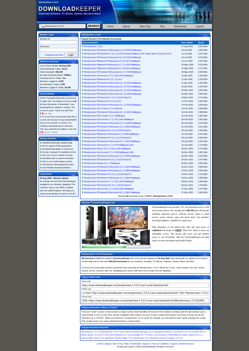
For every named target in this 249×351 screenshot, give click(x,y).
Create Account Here (54, 55)
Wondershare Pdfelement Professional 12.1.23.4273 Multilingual (112, 61)
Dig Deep (109, 338)
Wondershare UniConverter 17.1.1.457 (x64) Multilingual (109, 181)
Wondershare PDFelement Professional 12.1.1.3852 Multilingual (112, 192)
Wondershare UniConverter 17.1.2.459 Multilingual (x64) (109, 152)
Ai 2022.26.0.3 (198, 332)
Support (200, 26)
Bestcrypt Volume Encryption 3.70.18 (166, 338)
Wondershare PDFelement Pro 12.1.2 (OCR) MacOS (107, 174)
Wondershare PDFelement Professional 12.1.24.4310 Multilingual (112, 57)
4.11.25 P (99, 335)
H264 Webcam (174, 335)
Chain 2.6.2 (99, 338)
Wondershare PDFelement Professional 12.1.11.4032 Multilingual (112, 112)
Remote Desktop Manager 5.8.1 (139, 332)
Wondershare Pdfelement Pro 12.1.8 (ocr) (102, 101)
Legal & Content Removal (181, 344)
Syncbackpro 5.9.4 (141, 338)
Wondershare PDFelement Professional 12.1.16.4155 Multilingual (112, 83)
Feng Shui (178, 332)
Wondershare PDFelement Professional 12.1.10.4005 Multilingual (112, 123)
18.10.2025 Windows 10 (115, 335)
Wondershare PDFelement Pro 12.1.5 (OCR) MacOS (107, 138)
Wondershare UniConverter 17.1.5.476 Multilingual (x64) (109, 145)
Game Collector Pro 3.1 (192, 335)
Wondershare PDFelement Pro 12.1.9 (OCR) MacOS (107, 97)
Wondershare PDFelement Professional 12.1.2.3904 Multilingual (112, 178)
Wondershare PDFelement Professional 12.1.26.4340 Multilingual (112, 50)
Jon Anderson (161, 335)
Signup (126, 26)
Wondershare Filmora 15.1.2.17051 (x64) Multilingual (107, 148)
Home (110, 26)
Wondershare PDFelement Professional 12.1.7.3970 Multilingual (112, 141)
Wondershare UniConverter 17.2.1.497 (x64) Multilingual (109, 119)
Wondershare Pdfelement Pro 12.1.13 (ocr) (103, 79)
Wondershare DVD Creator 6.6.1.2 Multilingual (104, 116)
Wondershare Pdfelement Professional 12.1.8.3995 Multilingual (111, 134)
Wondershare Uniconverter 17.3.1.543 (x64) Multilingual (108, 75)
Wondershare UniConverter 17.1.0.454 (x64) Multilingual (109, 189)
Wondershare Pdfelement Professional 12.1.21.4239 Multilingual (112, 65)
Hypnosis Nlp (86, 338)
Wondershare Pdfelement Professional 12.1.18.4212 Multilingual (112, 68)
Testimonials (180, 26)
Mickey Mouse (87, 335)
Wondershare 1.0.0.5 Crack (112, 332)
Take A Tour (145, 26)
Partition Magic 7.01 (123, 338)
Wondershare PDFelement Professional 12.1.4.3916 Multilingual (112, 167)
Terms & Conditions (160, 344)
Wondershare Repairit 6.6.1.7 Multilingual (102, 163)
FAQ (162, 26)
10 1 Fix (187, 332)
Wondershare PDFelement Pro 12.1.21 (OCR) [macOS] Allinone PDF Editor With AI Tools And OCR (127, 54)
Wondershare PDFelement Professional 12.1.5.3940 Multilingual (112, 156)
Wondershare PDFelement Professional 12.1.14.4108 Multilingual (112, 90)
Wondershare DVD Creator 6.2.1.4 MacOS (103, 108)
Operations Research (163, 332)
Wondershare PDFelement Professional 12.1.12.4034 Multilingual (112, 105)
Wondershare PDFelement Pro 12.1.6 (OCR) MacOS (107, 130)
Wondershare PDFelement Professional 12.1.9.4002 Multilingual (112, 127)
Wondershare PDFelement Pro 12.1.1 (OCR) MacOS (107, 185)
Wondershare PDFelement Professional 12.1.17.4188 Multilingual (112, 72)
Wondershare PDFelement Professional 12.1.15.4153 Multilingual (112, 86)
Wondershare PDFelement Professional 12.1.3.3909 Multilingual (112, 170)
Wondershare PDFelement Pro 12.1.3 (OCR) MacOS (107, 159)
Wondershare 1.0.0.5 (93, 46)
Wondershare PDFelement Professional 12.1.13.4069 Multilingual (112, 94)
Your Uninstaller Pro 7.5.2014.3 (140, 335)
